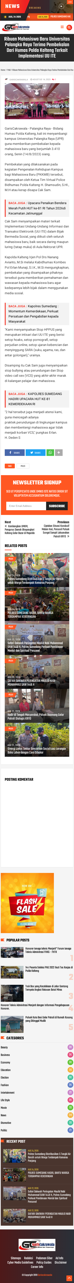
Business (5, 1055)
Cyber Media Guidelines (20, 1263)
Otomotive (6, 1123)
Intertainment (7, 1092)
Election (5, 1077)
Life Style (5, 1100)
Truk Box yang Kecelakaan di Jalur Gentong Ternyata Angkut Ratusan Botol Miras (46, 988)
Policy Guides (44, 1263)
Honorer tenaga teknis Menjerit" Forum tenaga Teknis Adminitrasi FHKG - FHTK (48, 950)
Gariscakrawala (45, 1275)
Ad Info (59, 1258)
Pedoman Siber (44, 1258)
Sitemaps (16, 1258)
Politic (4, 1130)
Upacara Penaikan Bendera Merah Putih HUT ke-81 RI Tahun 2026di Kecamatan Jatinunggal (37, 208)
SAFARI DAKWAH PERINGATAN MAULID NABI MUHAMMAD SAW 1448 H (31, 683)
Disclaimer (61, 1263)
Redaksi (28, 1258)
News (3, 1115)
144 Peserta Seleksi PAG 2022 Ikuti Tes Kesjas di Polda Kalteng (49, 969)
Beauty (4, 1047)
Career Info (37, 1267)
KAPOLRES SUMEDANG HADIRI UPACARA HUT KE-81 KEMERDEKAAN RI (35, 399)
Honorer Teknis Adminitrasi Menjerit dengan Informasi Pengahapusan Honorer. (35, 1007)
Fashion (5, 1085)
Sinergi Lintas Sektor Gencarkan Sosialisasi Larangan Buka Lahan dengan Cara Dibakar (37, 751)
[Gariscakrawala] (37, 1250)
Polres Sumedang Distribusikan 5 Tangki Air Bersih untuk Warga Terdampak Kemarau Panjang (35, 581)
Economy (5, 1062)
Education (6, 1070)
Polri (23, 466)
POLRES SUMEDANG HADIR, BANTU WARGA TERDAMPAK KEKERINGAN (30, 615)
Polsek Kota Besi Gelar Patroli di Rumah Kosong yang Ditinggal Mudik (48, 1019)
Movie (4, 1108)
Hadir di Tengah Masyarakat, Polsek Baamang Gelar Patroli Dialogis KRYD (36, 717)
